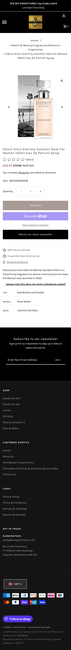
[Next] (62, 107)
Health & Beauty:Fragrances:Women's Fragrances (35, 47)
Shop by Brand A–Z (14, 422)
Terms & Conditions (15, 502)
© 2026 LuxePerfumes (15, 627)
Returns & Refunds (14, 514)
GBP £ (18, 584)
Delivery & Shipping (15, 508)
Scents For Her (11, 404)
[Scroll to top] (63, 640)
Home (34, 40)
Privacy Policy (11, 496)
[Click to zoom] (62, 81)
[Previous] (9, 107)
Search (7, 450)
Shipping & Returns (17, 262)
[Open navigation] (8, 22)
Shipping (23, 172)
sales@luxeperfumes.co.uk (19, 540)
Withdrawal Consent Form (18, 462)
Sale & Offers (11, 428)
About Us (8, 456)
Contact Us (9, 474)
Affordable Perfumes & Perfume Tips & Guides (30, 468)
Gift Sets (8, 416)
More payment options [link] (35, 225)
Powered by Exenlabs (39, 627)
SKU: (5, 180)
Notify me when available (35, 234)
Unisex (7, 410)
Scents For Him (12, 398)
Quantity (8, 191)
